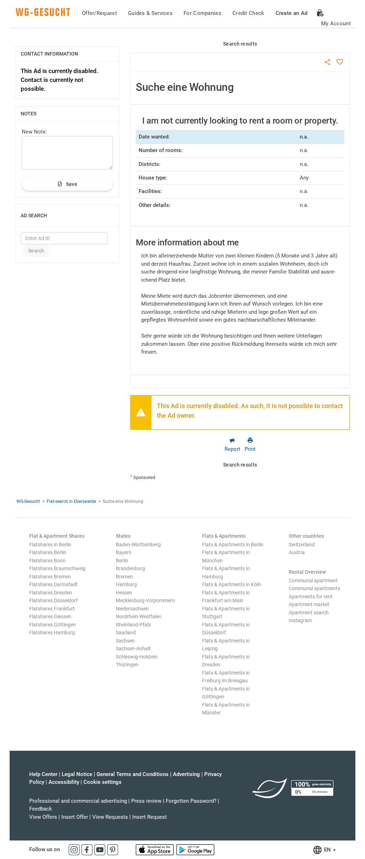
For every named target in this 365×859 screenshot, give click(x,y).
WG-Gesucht (28, 501)
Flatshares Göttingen (52, 625)
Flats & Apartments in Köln (231, 584)
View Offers (43, 817)
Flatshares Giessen (50, 616)
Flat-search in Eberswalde (71, 501)
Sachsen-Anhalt (133, 648)
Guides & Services (150, 13)
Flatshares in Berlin (50, 544)
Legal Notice (77, 774)
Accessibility (63, 782)
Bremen (124, 576)
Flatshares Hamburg (52, 632)
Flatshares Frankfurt (52, 608)
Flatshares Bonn (47, 560)
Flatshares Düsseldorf (53, 600)
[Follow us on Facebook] (87, 849)
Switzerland (302, 544)
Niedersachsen (132, 608)
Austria (297, 552)
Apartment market (309, 604)
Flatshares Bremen (50, 576)
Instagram (300, 620)
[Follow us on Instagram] (74, 849)
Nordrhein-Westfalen (138, 616)
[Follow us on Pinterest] (112, 849)
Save (71, 184)
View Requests (110, 817)
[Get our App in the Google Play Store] (195, 849)
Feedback (40, 809)
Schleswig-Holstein (137, 657)
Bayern (124, 552)
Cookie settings (102, 782)
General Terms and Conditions (133, 774)
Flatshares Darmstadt (53, 584)
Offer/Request (99, 13)
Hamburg (126, 584)
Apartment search (309, 612)
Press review (146, 801)
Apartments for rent (311, 596)
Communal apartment (313, 580)
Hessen (124, 592)
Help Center (43, 774)
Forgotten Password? (191, 801)
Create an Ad (292, 13)
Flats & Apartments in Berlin (232, 544)
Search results (240, 44)
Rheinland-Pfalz (133, 625)
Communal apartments (314, 588)
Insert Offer (74, 817)
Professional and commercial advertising (78, 801)
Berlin (122, 560)
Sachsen (125, 641)
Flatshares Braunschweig (57, 568)
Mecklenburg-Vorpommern (145, 600)
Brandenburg (130, 568)
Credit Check (248, 13)
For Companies (202, 13)
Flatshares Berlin (47, 552)
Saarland (126, 632)
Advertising (186, 774)
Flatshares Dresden (50, 592)
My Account (336, 23)
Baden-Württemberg (138, 544)
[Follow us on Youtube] (100, 849)
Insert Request (149, 817)
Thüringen (127, 664)
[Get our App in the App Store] (155, 849)
